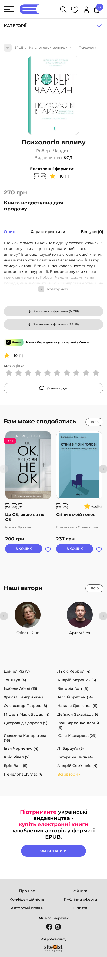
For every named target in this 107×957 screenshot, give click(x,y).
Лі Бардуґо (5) (70, 748)
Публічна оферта (80, 899)
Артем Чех (79, 632)
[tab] (9, 232)
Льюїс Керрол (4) (73, 671)
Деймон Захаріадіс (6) (78, 714)
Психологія (88, 48)
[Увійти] (86, 10)
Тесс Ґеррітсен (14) (75, 697)
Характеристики (48, 231)
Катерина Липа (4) (75, 757)
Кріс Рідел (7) (17, 757)
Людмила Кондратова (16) (25, 738)
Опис (9, 231)
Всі (94, 422)
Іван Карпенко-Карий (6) (78, 725)
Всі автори (67, 774)
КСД (68, 157)
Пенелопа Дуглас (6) (24, 774)
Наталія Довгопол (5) (77, 705)
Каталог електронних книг (51, 48)
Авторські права (27, 908)
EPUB (18, 48)
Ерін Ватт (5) (16, 765)
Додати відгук (57, 388)
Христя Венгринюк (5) (25, 697)
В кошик (24, 549)
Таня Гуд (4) (15, 680)
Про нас (27, 890)
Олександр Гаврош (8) (25, 705)
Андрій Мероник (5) (76, 680)
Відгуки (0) (92, 231)
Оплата (80, 908)
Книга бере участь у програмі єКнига (57, 342)
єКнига (80, 890)
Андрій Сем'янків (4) (77, 765)
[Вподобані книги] (75, 10)
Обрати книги (53, 851)
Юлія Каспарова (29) (77, 735)
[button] (103, 469)
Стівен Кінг (27, 632)
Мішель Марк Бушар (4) (26, 714)
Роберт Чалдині (53, 151)
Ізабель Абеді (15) (20, 688)
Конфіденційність (27, 899)
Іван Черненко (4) (21, 748)
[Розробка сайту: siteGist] (53, 948)
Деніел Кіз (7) (17, 671)
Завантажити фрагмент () (56, 311)
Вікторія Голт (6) (72, 688)
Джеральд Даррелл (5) (26, 723)
